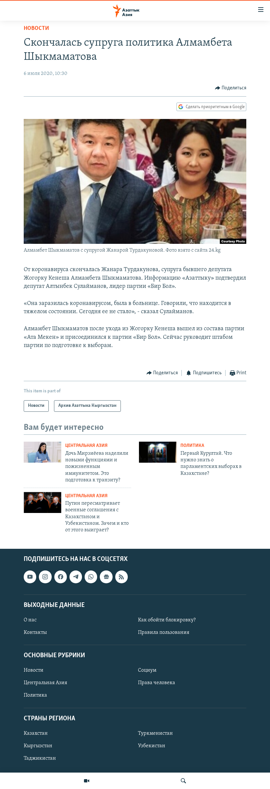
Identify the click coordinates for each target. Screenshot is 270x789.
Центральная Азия (86, 445)
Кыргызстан (38, 746)
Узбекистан (151, 746)
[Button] (231, 88)
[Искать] (183, 781)
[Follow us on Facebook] (60, 576)
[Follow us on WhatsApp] (91, 576)
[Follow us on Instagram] (45, 576)
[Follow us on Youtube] (30, 576)
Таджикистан (40, 758)
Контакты (35, 632)
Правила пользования (163, 632)
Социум (147, 670)
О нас (30, 620)
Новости (36, 29)
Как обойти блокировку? (167, 620)
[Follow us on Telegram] (75, 576)
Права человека (156, 682)
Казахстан (36, 733)
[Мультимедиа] (86, 781)
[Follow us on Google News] (106, 576)
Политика (192, 445)
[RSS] (121, 576)
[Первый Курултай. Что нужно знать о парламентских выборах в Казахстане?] (157, 452)
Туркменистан (155, 733)
